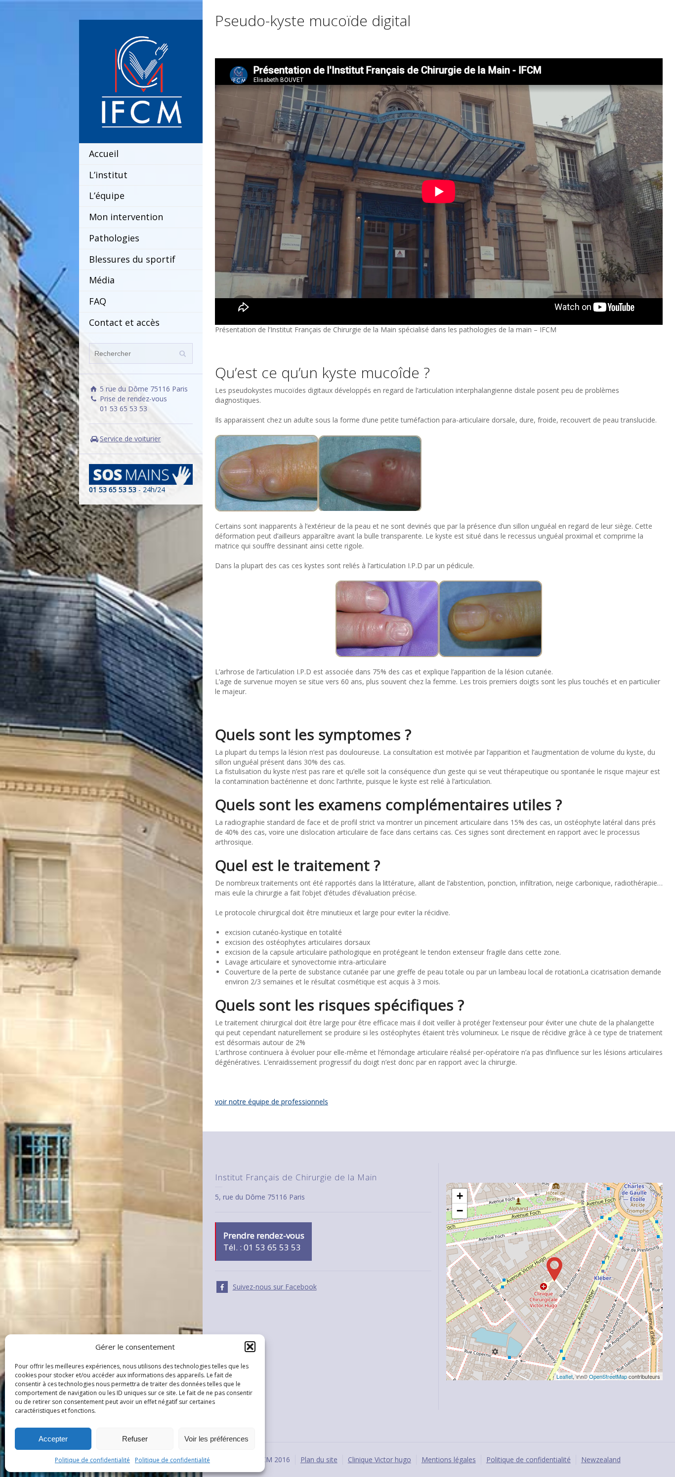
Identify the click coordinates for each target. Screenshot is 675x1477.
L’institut (108, 175)
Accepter (53, 1439)
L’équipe (107, 195)
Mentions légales (449, 1459)
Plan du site (319, 1459)
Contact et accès (124, 322)
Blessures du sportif (132, 259)
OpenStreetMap (608, 1376)
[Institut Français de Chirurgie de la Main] (141, 80)
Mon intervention (126, 217)
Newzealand (601, 1459)
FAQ (97, 301)
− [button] (460, 1211)
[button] (250, 1347)
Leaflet (564, 1376)
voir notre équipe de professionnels (271, 1101)
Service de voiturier (130, 438)
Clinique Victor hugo (379, 1459)
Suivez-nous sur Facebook (275, 1286)
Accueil (104, 153)
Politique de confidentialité (92, 1460)
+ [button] (460, 1196)
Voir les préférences (216, 1439)
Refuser (135, 1439)
